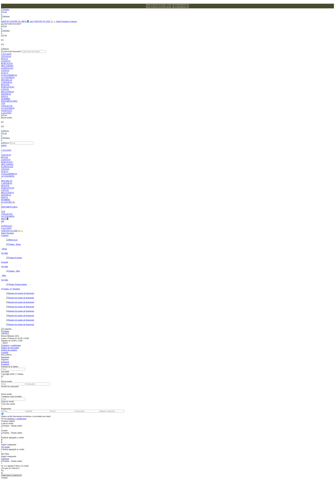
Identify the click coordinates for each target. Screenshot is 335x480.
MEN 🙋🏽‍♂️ (25, 21)
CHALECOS (6, 106)
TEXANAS (6, 56)
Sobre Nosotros (62, 21)
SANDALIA (6, 110)
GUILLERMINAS (9, 75)
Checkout (5, 459)
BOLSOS (5, 85)
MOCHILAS (6, 80)
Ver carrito (5, 447)
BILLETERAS (7, 92)
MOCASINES (7, 66)
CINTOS (5, 89)
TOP (3, 103)
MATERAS (6, 94)
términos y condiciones (16, 419)
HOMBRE (5, 99)
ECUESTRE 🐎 (14, 21)
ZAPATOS (5, 61)
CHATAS (5, 70)
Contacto (73, 21)
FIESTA (4, 96)
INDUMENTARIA (9, 101)
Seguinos (16, 289)
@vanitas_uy (6, 289)
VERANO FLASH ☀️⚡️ (45, 21)
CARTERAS (6, 82)
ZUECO (4, 73)
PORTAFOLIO (7, 87)
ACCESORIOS (7, 77)
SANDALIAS (7, 68)
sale (32, 21)
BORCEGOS (7, 63)
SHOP (4, 21)
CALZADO (6, 54)
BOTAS (4, 59)
